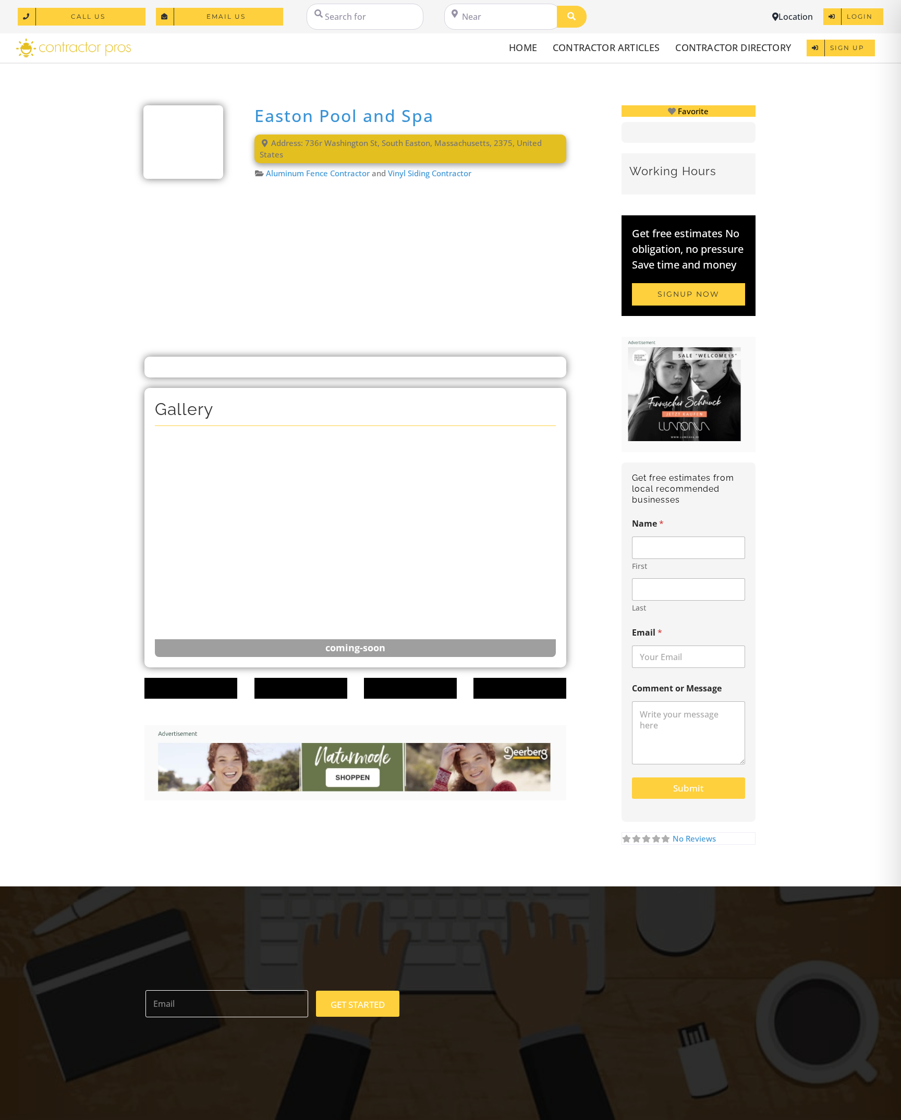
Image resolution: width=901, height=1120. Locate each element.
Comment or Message (677, 688)
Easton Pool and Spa (344, 115)
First (639, 566)
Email (647, 633)
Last (639, 607)
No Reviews (694, 838)
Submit (688, 788)
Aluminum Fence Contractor (318, 173)
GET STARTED (358, 1005)
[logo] (73, 42)
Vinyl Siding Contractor (429, 173)
